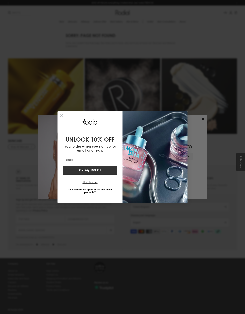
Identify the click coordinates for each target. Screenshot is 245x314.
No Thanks (90, 182)
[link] (90, 121)
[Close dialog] (62, 115)
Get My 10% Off (90, 170)
